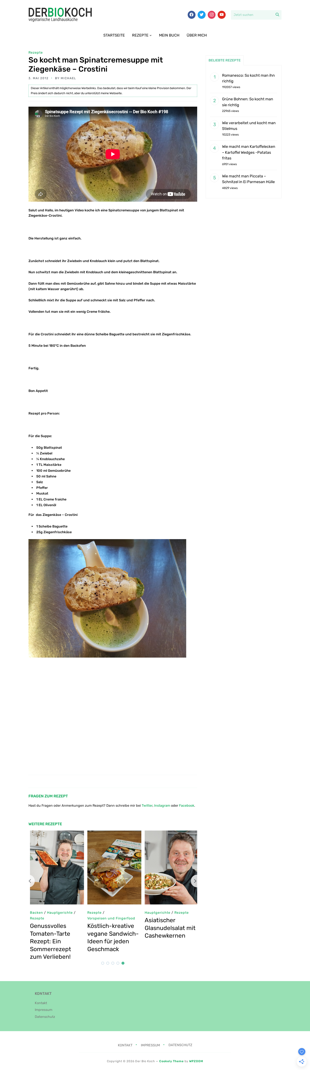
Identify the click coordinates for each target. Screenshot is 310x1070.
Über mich (197, 35)
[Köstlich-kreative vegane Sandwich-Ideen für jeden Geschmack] (113, 833)
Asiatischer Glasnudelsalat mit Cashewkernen (168, 928)
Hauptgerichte (156, 913)
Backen (35, 913)
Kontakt (41, 1003)
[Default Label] (222, 15)
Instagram (162, 806)
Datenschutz (45, 1017)
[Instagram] (212, 15)
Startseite (114, 35)
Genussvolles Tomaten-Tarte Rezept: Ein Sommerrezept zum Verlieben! (49, 941)
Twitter (147, 806)
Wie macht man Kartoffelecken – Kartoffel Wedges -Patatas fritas (248, 152)
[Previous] (28, 881)
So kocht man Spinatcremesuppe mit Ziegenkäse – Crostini (95, 64)
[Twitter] (202, 15)
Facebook (186, 806)
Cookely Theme (171, 1061)
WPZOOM (196, 1061)
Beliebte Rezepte (225, 60)
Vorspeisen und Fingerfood (110, 918)
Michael (68, 78)
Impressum (43, 1010)
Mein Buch (169, 35)
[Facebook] (192, 15)
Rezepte (140, 35)
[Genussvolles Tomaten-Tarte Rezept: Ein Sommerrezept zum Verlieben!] (55, 833)
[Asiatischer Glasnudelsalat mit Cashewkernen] (170, 833)
